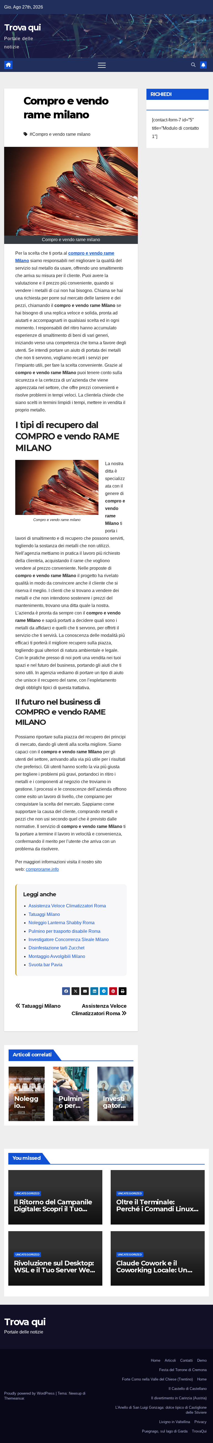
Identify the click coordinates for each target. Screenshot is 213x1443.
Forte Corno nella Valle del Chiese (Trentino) (157, 1379)
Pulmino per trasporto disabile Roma (64, 931)
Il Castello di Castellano (188, 1389)
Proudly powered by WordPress (30, 1393)
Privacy (200, 1422)
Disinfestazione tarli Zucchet (56, 947)
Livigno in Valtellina (174, 1422)
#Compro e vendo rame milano (60, 134)
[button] (193, 64)
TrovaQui (199, 1431)
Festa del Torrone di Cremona (183, 1370)
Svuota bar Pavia (45, 964)
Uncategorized (27, 1193)
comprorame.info (42, 869)
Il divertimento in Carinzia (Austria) (179, 1398)
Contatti (186, 1360)
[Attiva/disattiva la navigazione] (101, 65)
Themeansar (14, 1398)
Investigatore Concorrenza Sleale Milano (69, 939)
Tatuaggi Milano (44, 914)
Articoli (170, 1360)
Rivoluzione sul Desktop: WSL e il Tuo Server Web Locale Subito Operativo (54, 1270)
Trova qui (22, 27)
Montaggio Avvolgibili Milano (57, 956)
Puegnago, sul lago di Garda (164, 1431)
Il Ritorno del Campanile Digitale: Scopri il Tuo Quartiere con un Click (53, 1209)
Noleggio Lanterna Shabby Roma (62, 922)
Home (155, 1360)
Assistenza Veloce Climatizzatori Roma (67, 905)
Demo (202, 1360)
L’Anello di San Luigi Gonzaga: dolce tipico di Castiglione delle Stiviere (161, 1410)
